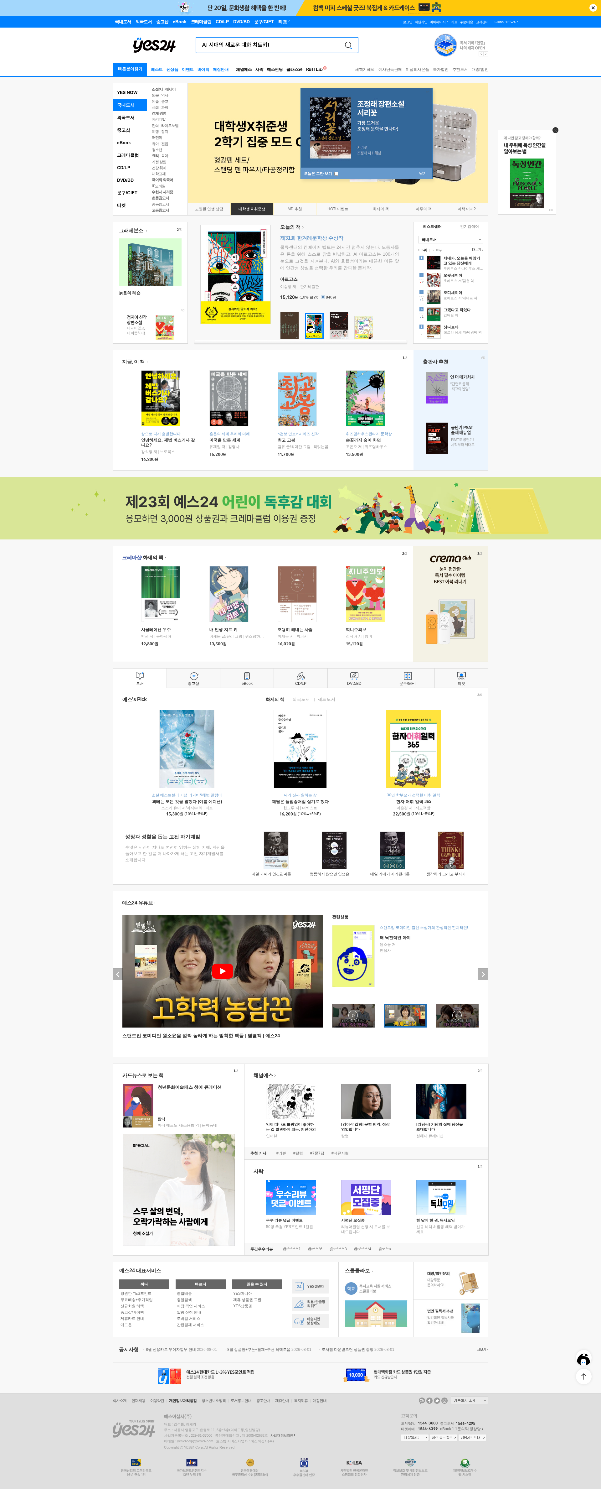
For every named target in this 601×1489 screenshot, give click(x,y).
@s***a (384, 1249)
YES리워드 (310, 1304)
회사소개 (119, 1400)
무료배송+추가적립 (137, 1300)
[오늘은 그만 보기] (553, 131)
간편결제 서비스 (190, 1325)
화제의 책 (142, 557)
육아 (164, 156)
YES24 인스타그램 (444, 1401)
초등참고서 (160, 198)
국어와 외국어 (162, 180)
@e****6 (315, 1249)
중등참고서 (160, 204)
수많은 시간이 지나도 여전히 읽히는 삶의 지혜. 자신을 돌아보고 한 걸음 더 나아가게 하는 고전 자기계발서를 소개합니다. (175, 853)
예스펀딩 (275, 69)
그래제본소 (131, 230)
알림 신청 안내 (189, 1312)
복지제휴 (301, 1400)
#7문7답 (317, 1153)
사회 (155, 107)
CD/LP (123, 167)
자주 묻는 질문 (443, 1437)
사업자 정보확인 (281, 1435)
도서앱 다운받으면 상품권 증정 (358, 1349)
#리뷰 (281, 1153)
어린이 (157, 137)
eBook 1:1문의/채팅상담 (460, 1429)
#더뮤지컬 (340, 1153)
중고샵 (123, 130)
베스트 (157, 69)
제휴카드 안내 (132, 1318)
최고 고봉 (286, 440)
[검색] (348, 45)
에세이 (170, 89)
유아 (155, 144)
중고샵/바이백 (132, 1312)
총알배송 (184, 1293)
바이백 (203, 69)
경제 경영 (159, 113)
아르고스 (289, 279)
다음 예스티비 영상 (483, 974)
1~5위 (422, 250)
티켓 (121, 205)
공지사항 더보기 (481, 1349)
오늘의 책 (290, 227)
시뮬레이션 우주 (156, 629)
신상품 (172, 69)
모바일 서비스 (188, 1318)
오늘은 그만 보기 (318, 173)
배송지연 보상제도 (310, 1321)
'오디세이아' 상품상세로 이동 (450, 298)
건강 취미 (159, 168)
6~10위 (437, 250)
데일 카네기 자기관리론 (390, 874)
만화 (155, 125)
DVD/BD (125, 180)
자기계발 (159, 119)
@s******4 (362, 1249)
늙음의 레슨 (130, 292)
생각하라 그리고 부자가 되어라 (452, 874)
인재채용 (138, 1400)
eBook (124, 142)
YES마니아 (242, 1293)
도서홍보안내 (241, 1400)
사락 (259, 69)
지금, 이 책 (133, 361)
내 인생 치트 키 (223, 629)
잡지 (164, 131)
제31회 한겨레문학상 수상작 (311, 238)
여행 (155, 131)
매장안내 (221, 69)
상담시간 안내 (472, 1437)
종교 (164, 101)
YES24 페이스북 (429, 1401)
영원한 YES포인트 (136, 1293)
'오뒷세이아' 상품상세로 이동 (450, 281)
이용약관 (157, 1400)
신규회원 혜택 (132, 1306)
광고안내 (263, 1400)
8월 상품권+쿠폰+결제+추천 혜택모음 (269, 1349)
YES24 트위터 (437, 1401)
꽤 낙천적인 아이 (395, 937)
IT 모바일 (158, 186)
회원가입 (421, 22)
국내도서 (126, 104)
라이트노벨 (169, 125)
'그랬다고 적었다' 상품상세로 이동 (450, 315)
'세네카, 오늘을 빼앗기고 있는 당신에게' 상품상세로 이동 (450, 263)
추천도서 (460, 69)
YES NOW (127, 92)
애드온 (126, 1325)
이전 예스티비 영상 (118, 974)
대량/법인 (480, 69)
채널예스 (263, 1075)
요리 (155, 156)
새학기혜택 (365, 69)
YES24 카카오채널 (422, 1401)
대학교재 (159, 174)
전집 (164, 144)
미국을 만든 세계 (224, 440)
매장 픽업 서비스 (191, 1306)
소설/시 (157, 89)
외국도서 (126, 117)
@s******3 (338, 1249)
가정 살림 (159, 162)
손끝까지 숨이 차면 (363, 440)
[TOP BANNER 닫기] (593, 8)
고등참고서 (160, 210)
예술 (155, 101)
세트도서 (326, 699)
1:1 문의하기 (415, 1437)
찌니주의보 (356, 629)
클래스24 (294, 69)
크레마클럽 (128, 155)
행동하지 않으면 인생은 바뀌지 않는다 (342, 874)
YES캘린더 (310, 1286)
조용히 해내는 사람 (295, 629)
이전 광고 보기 (481, 54)
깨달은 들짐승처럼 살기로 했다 (300, 801)
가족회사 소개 (469, 1400)
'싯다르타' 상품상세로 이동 (450, 332)
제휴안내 (282, 1400)
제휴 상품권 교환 (247, 1300)
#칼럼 (298, 1153)
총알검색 (184, 1300)
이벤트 (188, 69)
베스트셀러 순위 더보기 (477, 249)
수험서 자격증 (162, 192)
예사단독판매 (390, 69)
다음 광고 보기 (486, 54)
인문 (155, 95)
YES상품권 (242, 1306)
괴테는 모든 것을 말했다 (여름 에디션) (187, 801)
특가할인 (441, 69)
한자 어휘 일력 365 (413, 801)
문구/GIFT (127, 192)
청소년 (157, 150)
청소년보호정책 (214, 1400)
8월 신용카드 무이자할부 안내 (181, 1349)
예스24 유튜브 (137, 902)
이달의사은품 (417, 69)
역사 (164, 95)
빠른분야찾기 (130, 68)
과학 (164, 107)
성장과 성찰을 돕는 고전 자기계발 (162, 836)
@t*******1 (292, 1249)
